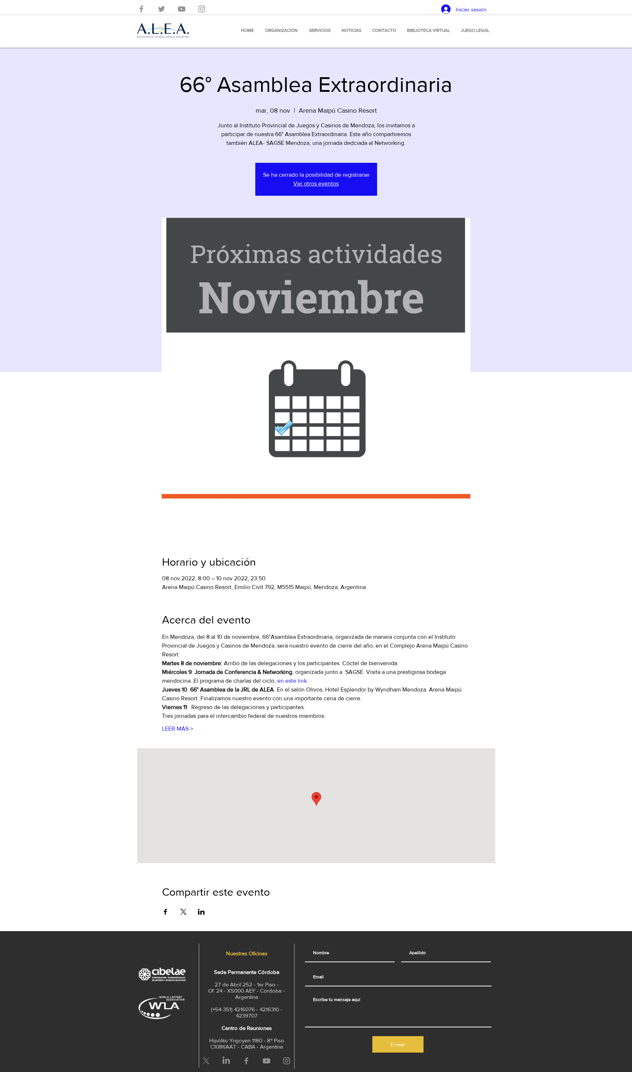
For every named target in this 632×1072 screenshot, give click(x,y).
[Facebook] (141, 9)
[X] (206, 1060)
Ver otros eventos (316, 183)
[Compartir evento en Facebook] (165, 912)
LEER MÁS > (177, 729)
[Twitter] (161, 9)
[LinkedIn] (226, 1060)
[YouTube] (181, 9)
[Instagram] (201, 9)
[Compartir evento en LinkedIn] (201, 912)
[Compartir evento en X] (183, 912)
